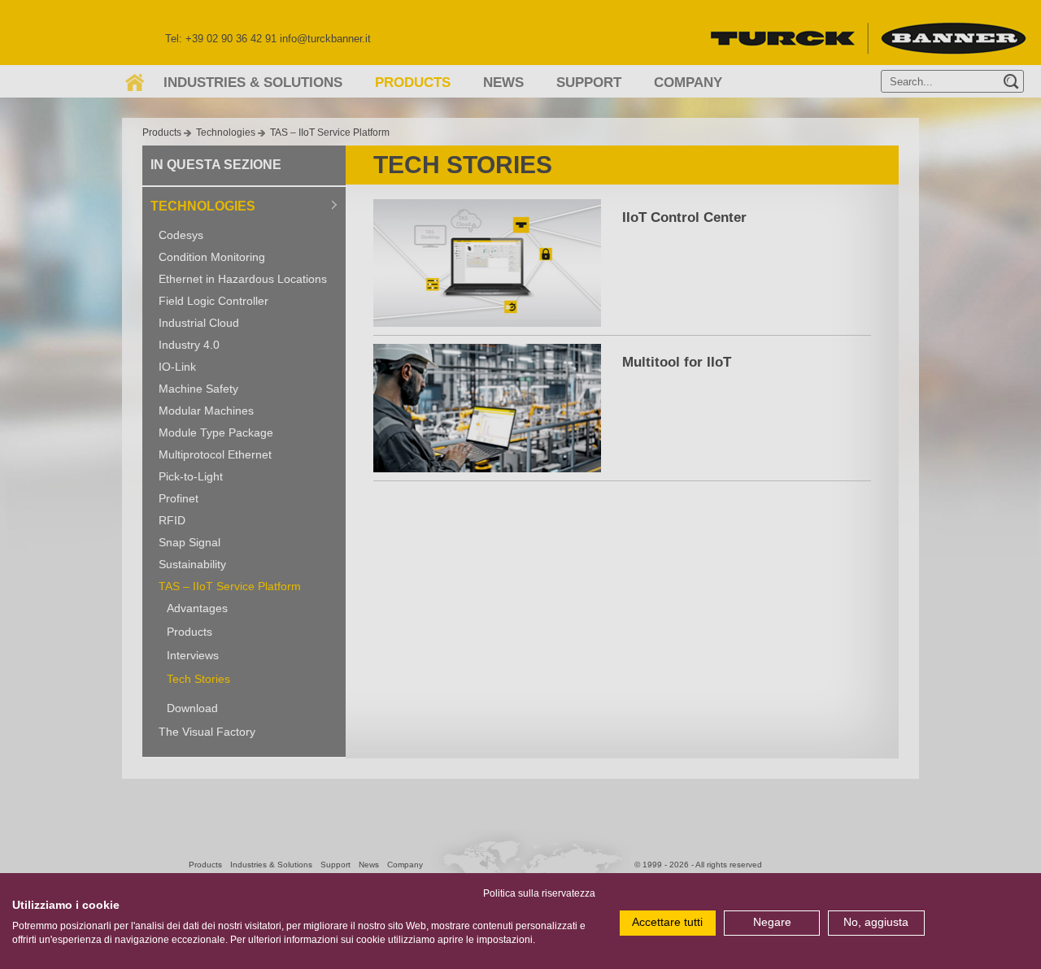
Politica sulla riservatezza (539, 893)
